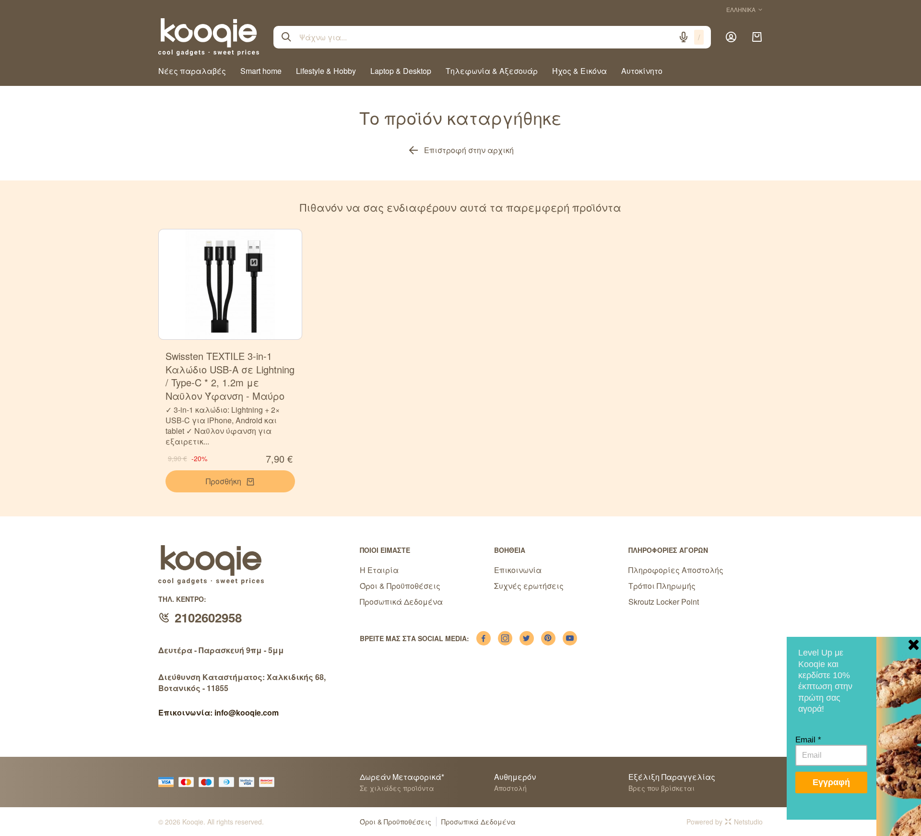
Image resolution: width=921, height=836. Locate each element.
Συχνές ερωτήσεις (529, 585)
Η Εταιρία (379, 569)
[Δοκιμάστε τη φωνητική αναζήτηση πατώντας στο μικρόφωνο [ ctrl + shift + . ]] (683, 37)
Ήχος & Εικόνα (579, 70)
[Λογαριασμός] (731, 37)
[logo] (208, 37)
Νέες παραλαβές (192, 70)
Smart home (261, 70)
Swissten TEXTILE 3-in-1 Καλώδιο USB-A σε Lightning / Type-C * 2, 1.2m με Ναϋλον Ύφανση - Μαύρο (230, 376)
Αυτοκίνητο (641, 70)
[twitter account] (527, 638)
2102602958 (208, 617)
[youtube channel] (570, 638)
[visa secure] (249, 782)
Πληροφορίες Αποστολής (675, 569)
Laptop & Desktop (400, 70)
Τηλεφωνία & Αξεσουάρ (492, 70)
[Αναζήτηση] (286, 37)
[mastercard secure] (269, 782)
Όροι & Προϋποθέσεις (400, 585)
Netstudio (748, 821)
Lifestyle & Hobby (326, 70)
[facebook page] (483, 638)
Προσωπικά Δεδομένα (401, 601)
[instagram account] (505, 638)
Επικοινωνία (518, 569)
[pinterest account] (548, 638)
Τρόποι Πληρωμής (662, 585)
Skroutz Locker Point (663, 601)
